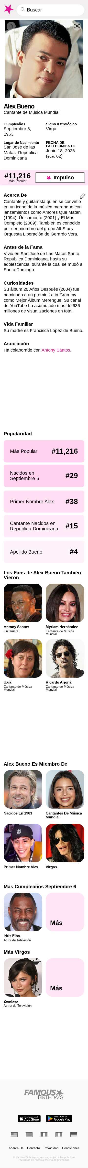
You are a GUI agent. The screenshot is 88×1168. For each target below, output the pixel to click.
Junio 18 (54, 150)
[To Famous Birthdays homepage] (8, 9)
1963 (8, 134)
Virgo (51, 128)
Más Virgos (17, 952)
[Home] (44, 1094)
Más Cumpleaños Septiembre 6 (40, 886)
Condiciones (70, 1148)
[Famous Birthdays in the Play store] (59, 1118)
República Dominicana (21, 155)
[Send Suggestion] (82, 197)
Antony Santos (56, 350)
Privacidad (51, 1148)
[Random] (77, 26)
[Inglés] (14, 1134)
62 (54, 156)
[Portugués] (29, 1134)
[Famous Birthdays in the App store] (29, 1118)
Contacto (33, 1148)
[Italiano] (58, 1134)
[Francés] (44, 1134)
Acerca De (16, 1148)
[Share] (11, 26)
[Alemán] (73, 1134)
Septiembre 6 (17, 128)
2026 (70, 150)
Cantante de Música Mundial (31, 112)
